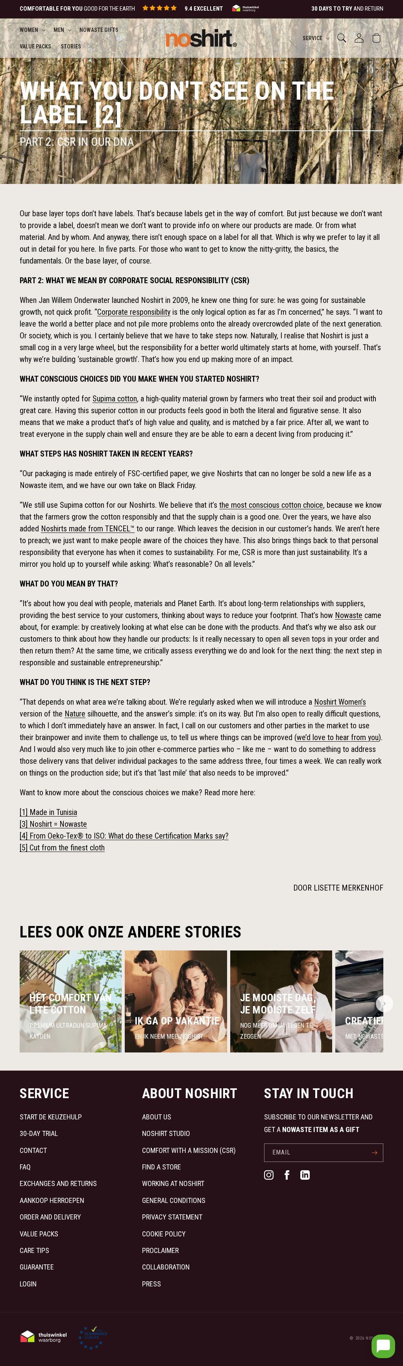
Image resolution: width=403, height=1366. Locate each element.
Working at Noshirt (173, 1183)
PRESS (151, 1284)
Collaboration (166, 1267)
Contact (33, 1150)
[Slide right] (384, 1003)
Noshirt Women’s (340, 702)
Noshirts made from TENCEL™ (88, 528)
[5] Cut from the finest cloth (62, 847)
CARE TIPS (34, 1250)
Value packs (39, 1234)
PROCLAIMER (160, 1250)
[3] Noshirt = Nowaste (53, 824)
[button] (32, 30)
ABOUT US (156, 1117)
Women (29, 30)
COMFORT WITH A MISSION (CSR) (189, 1150)
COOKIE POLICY (164, 1234)
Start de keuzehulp (51, 1117)
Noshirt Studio (166, 1133)
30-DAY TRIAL (39, 1133)
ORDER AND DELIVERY (50, 1217)
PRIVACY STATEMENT (172, 1217)
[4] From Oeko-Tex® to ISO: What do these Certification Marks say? (124, 836)
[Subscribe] (374, 1152)
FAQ (25, 1167)
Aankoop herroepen (52, 1200)
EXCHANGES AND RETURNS (58, 1183)
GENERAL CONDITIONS (173, 1200)
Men (59, 30)
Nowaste (348, 615)
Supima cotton (114, 398)
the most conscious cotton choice (271, 505)
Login (28, 1284)
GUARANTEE (37, 1267)
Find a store (161, 1167)
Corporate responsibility (133, 312)
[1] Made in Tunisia (48, 812)
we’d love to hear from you (338, 737)
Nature (75, 713)
